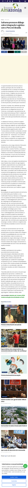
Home (2, 19)
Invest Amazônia (10, 31)
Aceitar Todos (14, 477)
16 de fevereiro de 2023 (6, 326)
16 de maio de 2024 (7, 33)
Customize (14, 481)
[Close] (26, 463)
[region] (14, 475)
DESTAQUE (7, 19)
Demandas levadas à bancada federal (14, 426)
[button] (19, 1)
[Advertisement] (14, 70)
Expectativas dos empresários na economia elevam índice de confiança (13, 350)
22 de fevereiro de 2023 (6, 452)
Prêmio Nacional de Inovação (10, 375)
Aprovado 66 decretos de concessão (13, 450)
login (6, 456)
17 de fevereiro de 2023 (6, 403)
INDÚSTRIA (4, 346)
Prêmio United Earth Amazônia (11, 325)
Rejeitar (14, 485)
